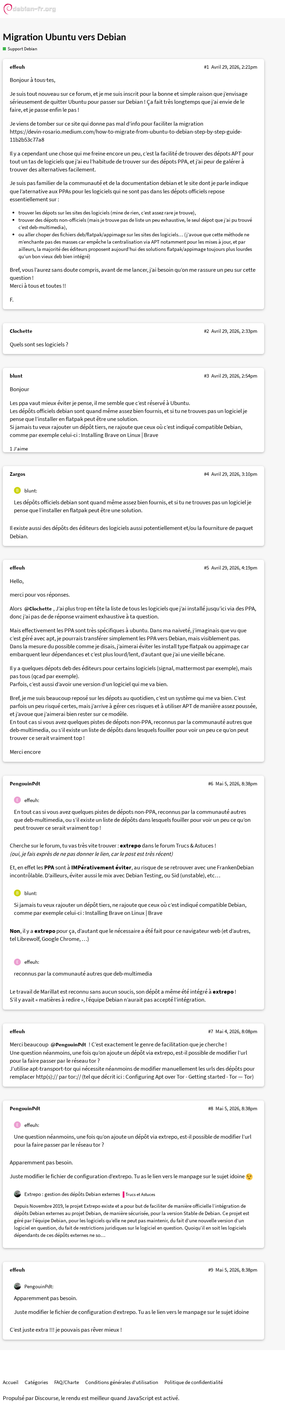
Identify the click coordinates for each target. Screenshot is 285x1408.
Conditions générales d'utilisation (121, 1382)
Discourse (46, 1398)
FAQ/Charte (66, 1382)
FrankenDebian (235, 867)
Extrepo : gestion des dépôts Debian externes (72, 1194)
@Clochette (38, 608)
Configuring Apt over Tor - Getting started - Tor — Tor (188, 1076)
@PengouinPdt (68, 1044)
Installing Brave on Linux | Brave (119, 435)
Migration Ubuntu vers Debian (64, 37)
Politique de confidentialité (193, 1382)
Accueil (10, 1382)
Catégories (36, 1382)
